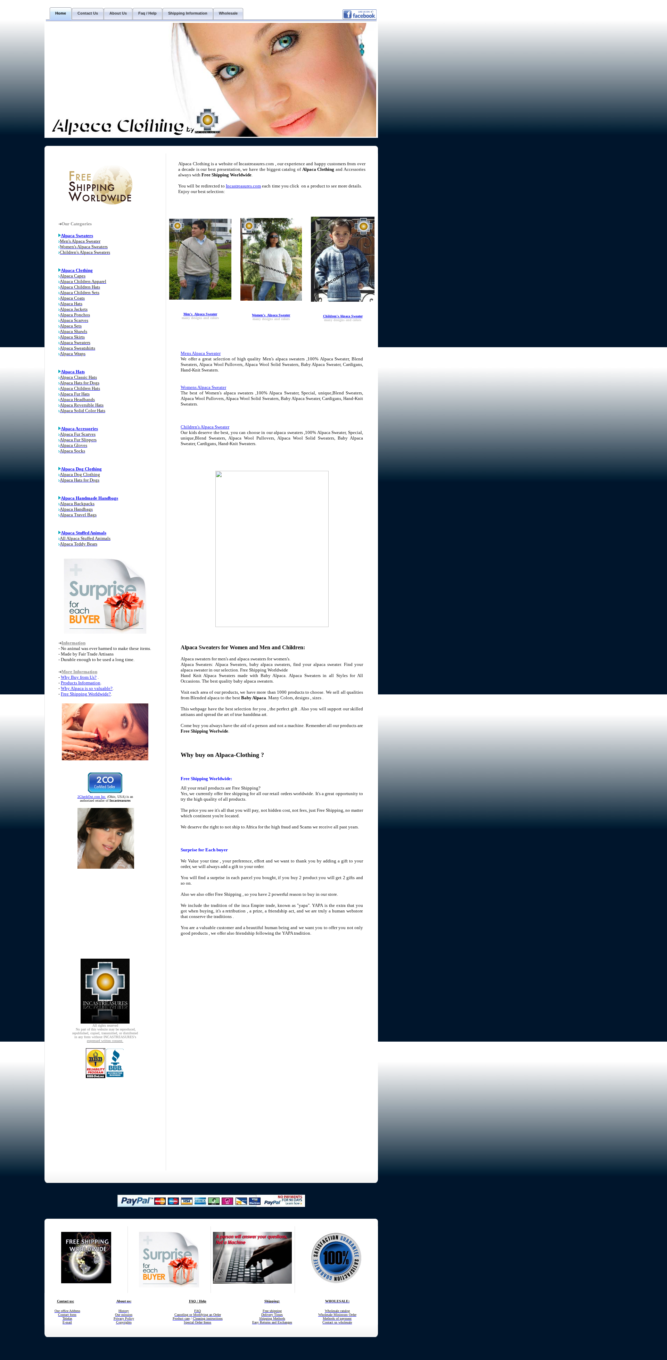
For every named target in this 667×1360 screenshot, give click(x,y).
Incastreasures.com (243, 186)
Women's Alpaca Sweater (271, 315)
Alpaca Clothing (77, 270)
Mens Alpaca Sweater (201, 353)
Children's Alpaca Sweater (343, 316)
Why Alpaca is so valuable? (87, 688)
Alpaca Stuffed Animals (83, 532)
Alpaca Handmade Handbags (89, 498)
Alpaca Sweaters (77, 235)
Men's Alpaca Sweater (200, 314)
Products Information (80, 682)
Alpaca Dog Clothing (81, 469)
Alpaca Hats (73, 371)
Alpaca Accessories (79, 428)
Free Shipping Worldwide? (86, 693)
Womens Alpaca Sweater (203, 387)
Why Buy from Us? (79, 677)
